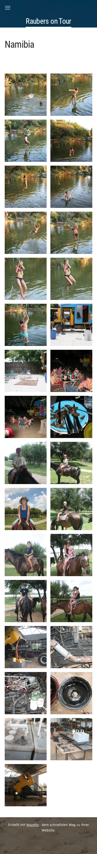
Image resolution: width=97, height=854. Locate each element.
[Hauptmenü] (7, 7)
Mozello (32, 824)
